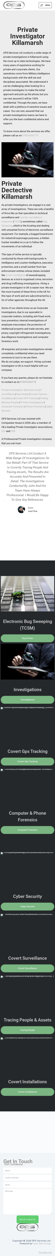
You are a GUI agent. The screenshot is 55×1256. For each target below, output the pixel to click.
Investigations (28, 689)
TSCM (17, 221)
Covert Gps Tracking (28, 751)
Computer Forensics (12, 406)
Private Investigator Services (17, 389)
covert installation (15, 275)
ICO (3, 431)
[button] (4, 500)
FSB (13, 431)
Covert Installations (27, 1081)
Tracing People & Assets (27, 1020)
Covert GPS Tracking (27, 398)
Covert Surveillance (27, 958)
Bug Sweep (22, 394)
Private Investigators (31, 402)
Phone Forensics (35, 406)
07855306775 (30, 135)
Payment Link (45, 1252)
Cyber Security (27, 896)
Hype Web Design (42, 1243)
